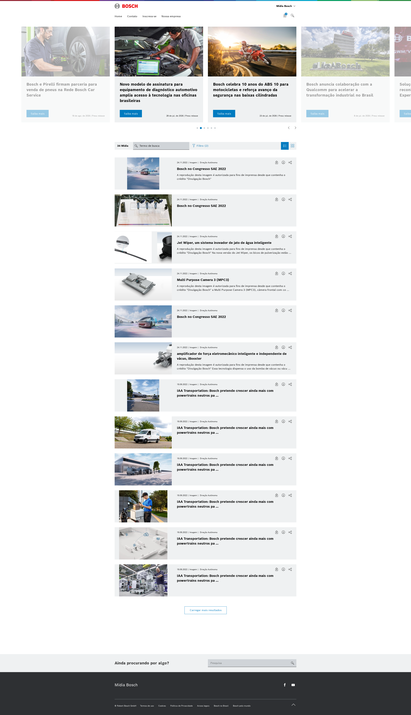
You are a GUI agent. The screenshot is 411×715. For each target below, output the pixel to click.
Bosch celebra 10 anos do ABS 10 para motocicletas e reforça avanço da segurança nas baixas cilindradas (251, 90)
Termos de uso (147, 706)
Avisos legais (203, 706)
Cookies (162, 706)
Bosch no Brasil (221, 706)
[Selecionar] (277, 162)
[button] (197, 128)
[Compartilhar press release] (290, 162)
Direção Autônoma (208, 162)
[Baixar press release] (283, 162)
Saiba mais (131, 113)
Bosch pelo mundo (241, 706)
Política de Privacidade (181, 706)
